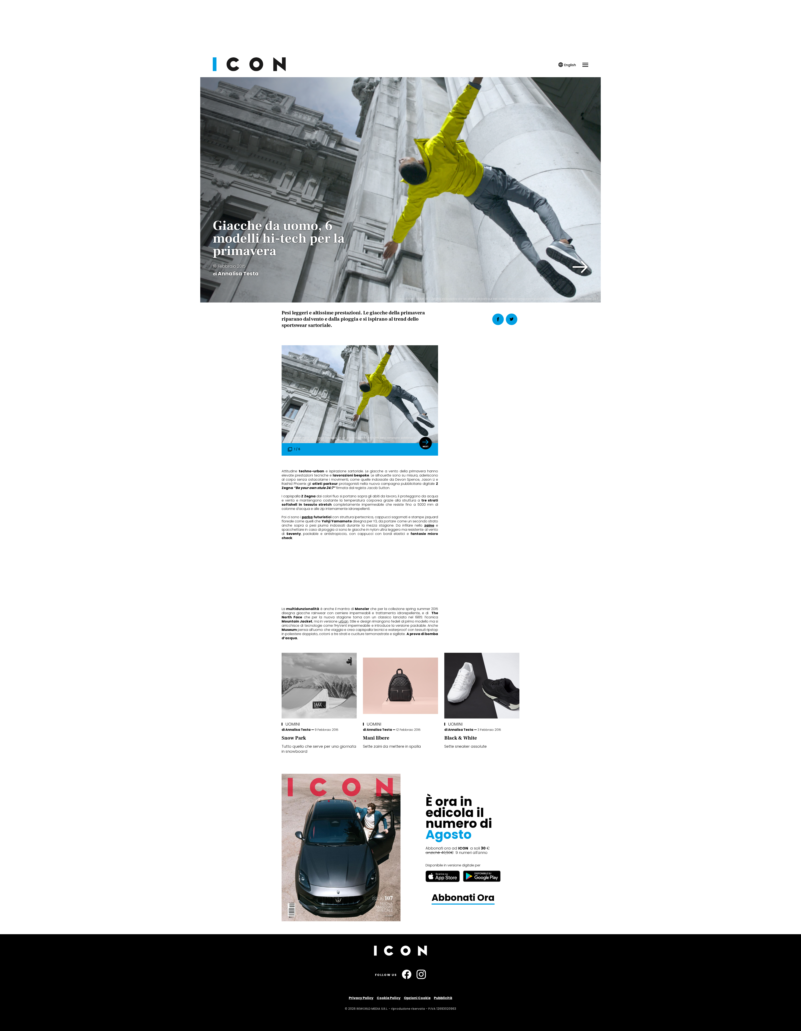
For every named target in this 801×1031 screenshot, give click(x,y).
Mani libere (376, 738)
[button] (580, 267)
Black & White (460, 738)
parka (307, 517)
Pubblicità (443, 998)
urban (343, 621)
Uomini (292, 724)
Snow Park (294, 738)
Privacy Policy (361, 998)
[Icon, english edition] (567, 65)
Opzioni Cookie (417, 998)
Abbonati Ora (463, 898)
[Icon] (249, 70)
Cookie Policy (388, 998)
